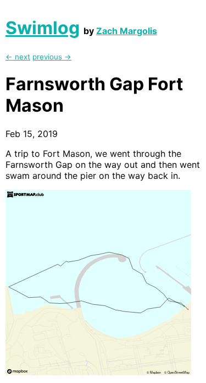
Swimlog (42, 28)
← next (17, 56)
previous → (51, 56)
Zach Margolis (126, 30)
